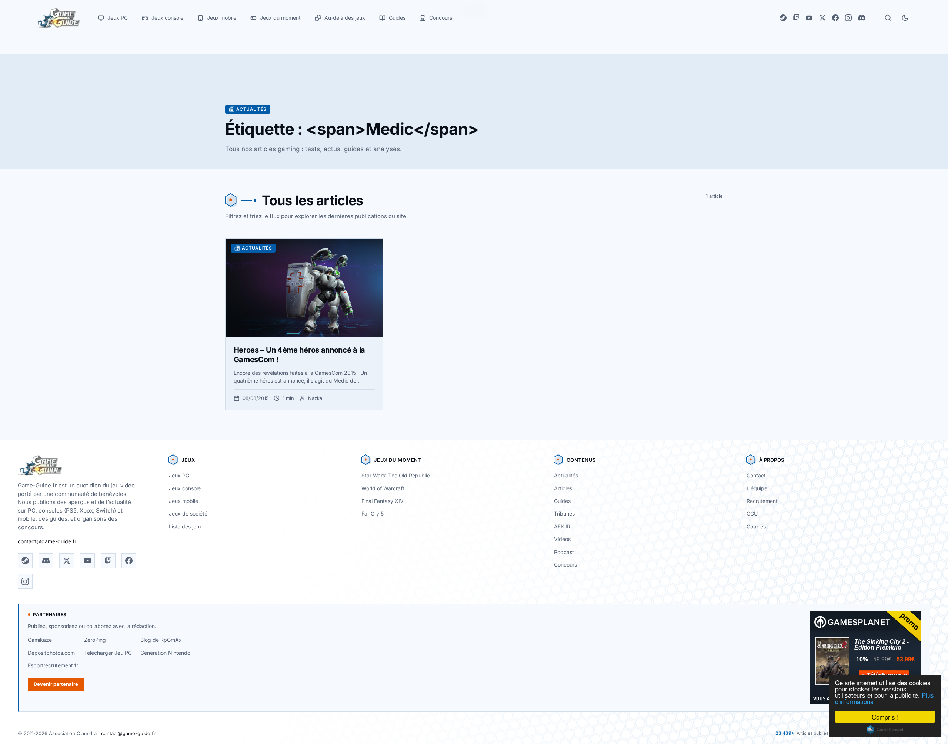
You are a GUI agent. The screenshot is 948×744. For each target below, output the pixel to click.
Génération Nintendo (165, 653)
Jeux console (185, 488)
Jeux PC (179, 475)
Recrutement (762, 501)
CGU (752, 513)
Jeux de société (188, 513)
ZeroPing (95, 640)
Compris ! (885, 716)
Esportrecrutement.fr (53, 665)
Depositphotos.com (51, 653)
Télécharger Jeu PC (108, 653)
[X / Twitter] (822, 18)
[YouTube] (809, 18)
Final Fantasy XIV (382, 501)
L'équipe (757, 488)
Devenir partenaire (56, 684)
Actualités (566, 475)
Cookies (756, 526)
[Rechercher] (888, 17)
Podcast (564, 552)
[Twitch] (796, 18)
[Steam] (783, 18)
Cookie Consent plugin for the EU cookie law (885, 729)
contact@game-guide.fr (47, 541)
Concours (565, 564)
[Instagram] (848, 18)
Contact (756, 475)
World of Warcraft (382, 488)
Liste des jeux (185, 526)
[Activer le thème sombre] (905, 17)
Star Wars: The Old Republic (395, 475)
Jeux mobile (183, 501)
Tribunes (564, 513)
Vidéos (562, 539)
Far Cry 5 (372, 513)
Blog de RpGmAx (161, 640)
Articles (563, 488)
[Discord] (861, 17)
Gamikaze (40, 640)
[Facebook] (835, 18)
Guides (562, 501)
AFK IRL (563, 526)
